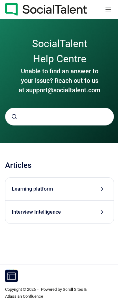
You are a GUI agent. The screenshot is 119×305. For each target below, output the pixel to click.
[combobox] (59, 116)
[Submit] (14, 117)
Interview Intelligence (36, 212)
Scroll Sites (73, 289)
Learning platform (32, 189)
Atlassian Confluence (24, 296)
